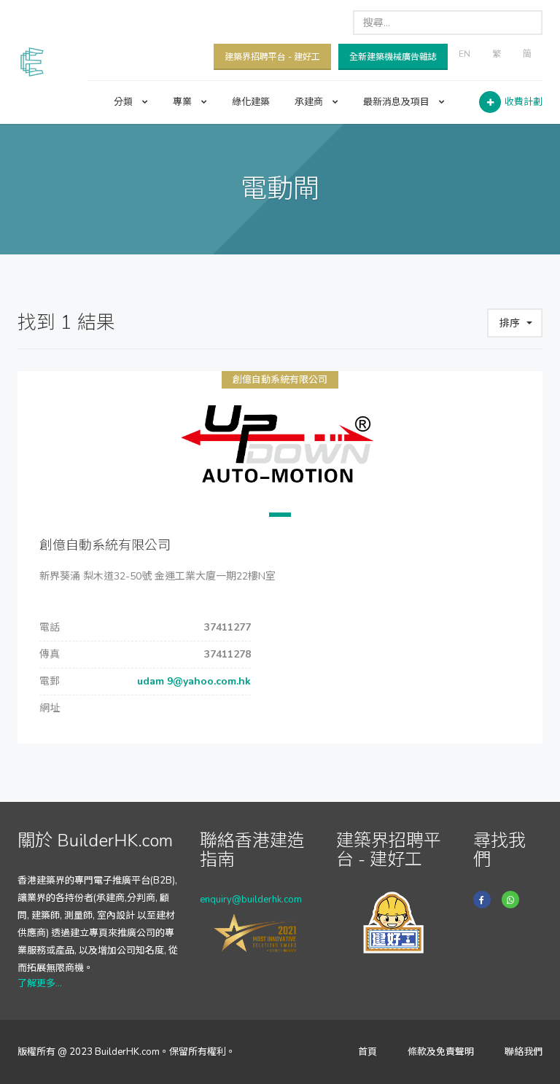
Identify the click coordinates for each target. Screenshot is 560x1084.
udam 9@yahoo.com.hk (192, 681)
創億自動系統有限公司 (280, 379)
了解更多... (40, 983)
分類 (124, 102)
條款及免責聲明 (441, 1051)
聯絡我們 (523, 1051)
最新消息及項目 (397, 102)
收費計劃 (523, 102)
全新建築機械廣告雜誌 (393, 57)
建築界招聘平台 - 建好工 (272, 57)
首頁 (367, 1051)
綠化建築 (251, 102)
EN (464, 54)
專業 (183, 102)
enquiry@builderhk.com (251, 899)
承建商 (310, 102)
